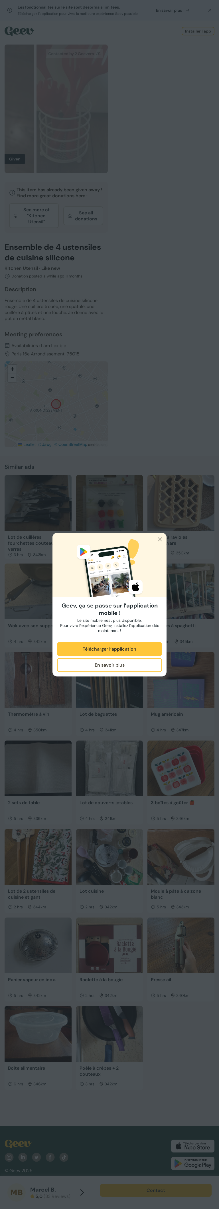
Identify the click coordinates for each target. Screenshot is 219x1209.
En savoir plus (110, 665)
